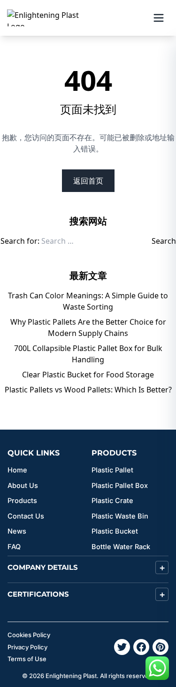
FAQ (14, 547)
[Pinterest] (160, 647)
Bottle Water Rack (121, 547)
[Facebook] (141, 647)
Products (22, 500)
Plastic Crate (112, 500)
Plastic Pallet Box (120, 485)
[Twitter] (122, 647)
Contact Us (26, 516)
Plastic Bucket (115, 531)
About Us (23, 485)
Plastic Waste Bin (120, 516)
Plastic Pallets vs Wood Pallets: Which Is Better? (88, 389)
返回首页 (88, 181)
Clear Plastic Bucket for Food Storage (88, 374)
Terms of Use (27, 659)
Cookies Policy (29, 635)
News (17, 531)
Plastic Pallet (112, 470)
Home (17, 470)
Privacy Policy (27, 647)
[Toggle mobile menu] (158, 18)
